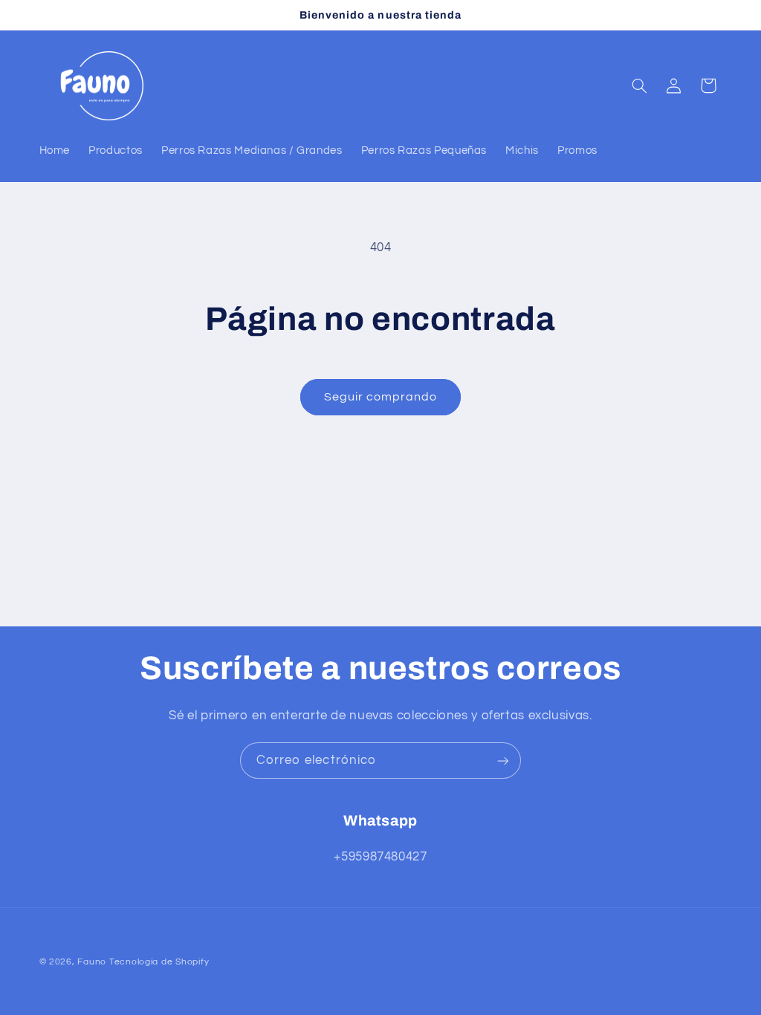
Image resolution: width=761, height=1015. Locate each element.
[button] (639, 85)
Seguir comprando (381, 397)
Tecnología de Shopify (159, 962)
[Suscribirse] (503, 760)
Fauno (91, 962)
